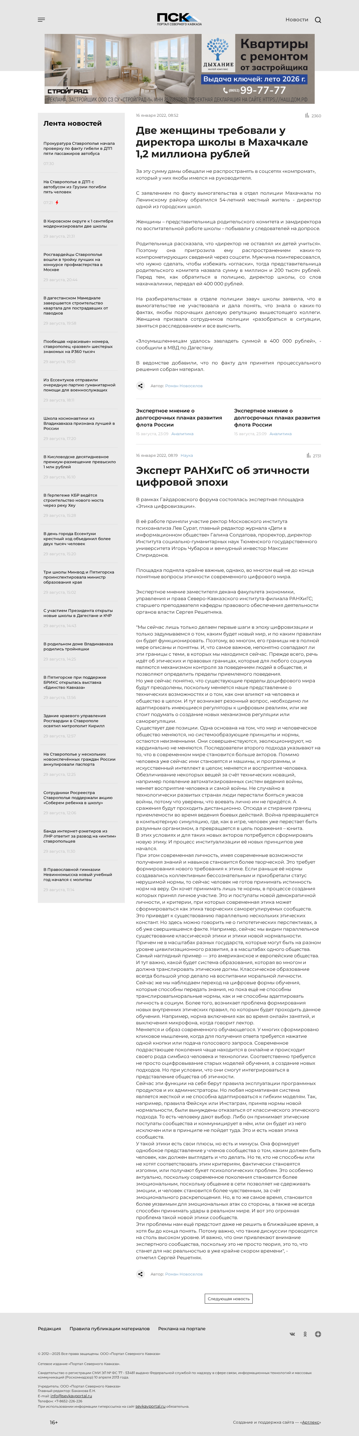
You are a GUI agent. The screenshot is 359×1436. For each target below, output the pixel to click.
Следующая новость (229, 1298)
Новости (297, 19)
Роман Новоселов (184, 386)
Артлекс (310, 1422)
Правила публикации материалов (110, 1328)
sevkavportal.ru (150, 1406)
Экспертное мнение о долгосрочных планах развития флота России (179, 418)
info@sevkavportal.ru (71, 1395)
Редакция (49, 1328)
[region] (80, 515)
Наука (187, 455)
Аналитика (182, 434)
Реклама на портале (182, 1328)
